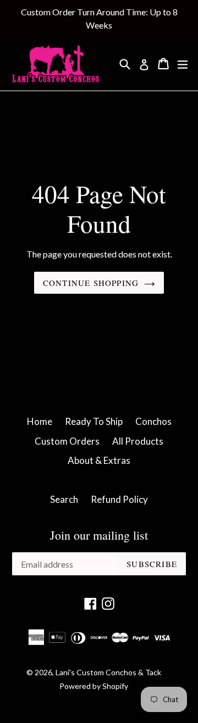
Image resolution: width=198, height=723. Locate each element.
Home (39, 421)
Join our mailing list (99, 535)
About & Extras (99, 460)
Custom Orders (67, 441)
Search (64, 499)
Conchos (153, 421)
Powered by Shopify (93, 686)
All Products (137, 441)
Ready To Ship (94, 421)
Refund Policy (119, 499)
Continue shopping (91, 282)
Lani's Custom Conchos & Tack (108, 672)
